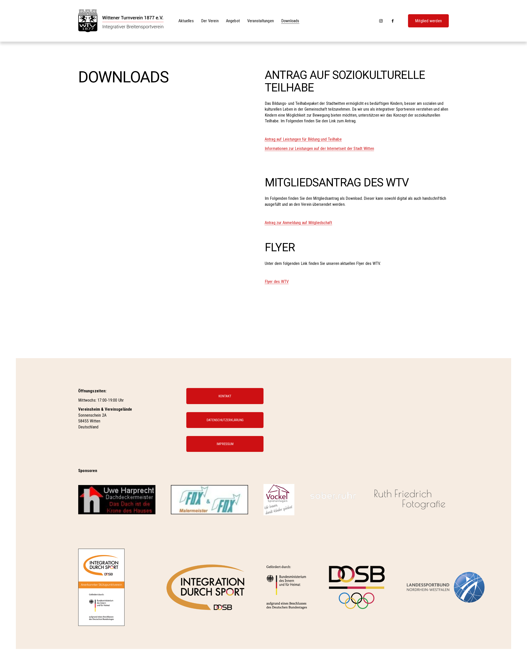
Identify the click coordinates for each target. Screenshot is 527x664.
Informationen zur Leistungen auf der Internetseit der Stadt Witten (319, 148)
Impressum (225, 444)
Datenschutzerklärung (225, 420)
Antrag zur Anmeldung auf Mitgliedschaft (298, 222)
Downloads (290, 20)
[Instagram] (381, 21)
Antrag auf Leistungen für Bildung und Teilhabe (303, 139)
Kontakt (224, 396)
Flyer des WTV (277, 281)
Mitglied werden (428, 20)
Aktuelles (186, 20)
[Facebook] (393, 21)
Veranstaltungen (260, 20)
